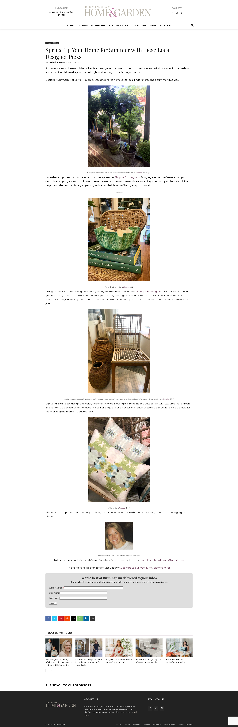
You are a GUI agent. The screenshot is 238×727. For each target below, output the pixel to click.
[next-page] (51, 670)
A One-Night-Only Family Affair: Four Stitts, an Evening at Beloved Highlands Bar (58, 662)
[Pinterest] (181, 13)
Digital (61, 15)
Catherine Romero (57, 62)
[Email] (73, 618)
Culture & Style (52, 43)
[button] (192, 25)
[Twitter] (54, 618)
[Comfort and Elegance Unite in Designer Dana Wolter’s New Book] (88, 647)
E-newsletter (66, 12)
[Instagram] (177, 13)
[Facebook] (172, 13)
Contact (127, 724)
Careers (181, 724)
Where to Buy (169, 724)
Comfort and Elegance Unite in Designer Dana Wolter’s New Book (88, 662)
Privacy (189, 724)
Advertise (136, 724)
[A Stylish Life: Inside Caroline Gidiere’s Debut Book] (119, 647)
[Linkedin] (86, 618)
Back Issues (157, 724)
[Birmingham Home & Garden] (119, 12)
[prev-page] (47, 670)
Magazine (53, 12)
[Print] (92, 618)
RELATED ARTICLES (59, 632)
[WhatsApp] (80, 618)
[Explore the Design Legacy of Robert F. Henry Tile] (149, 647)
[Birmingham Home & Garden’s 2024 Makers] (179, 647)
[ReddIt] (67, 618)
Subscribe (146, 724)
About (118, 724)
